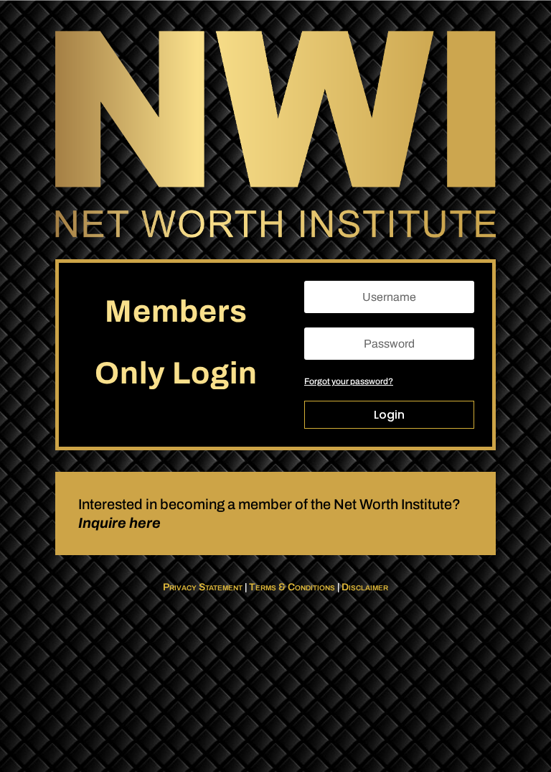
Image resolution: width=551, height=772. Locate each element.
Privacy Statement (202, 587)
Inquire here (119, 523)
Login (389, 414)
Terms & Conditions (292, 587)
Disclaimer (365, 587)
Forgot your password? (348, 381)
